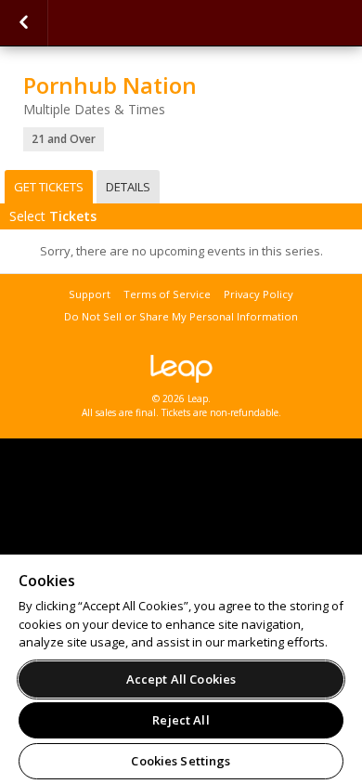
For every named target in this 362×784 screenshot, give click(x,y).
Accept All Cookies (181, 679)
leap (181, 369)
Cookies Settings (180, 760)
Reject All (180, 720)
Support (89, 294)
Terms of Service (167, 294)
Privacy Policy (258, 294)
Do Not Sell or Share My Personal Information (181, 316)
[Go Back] (23, 23)
